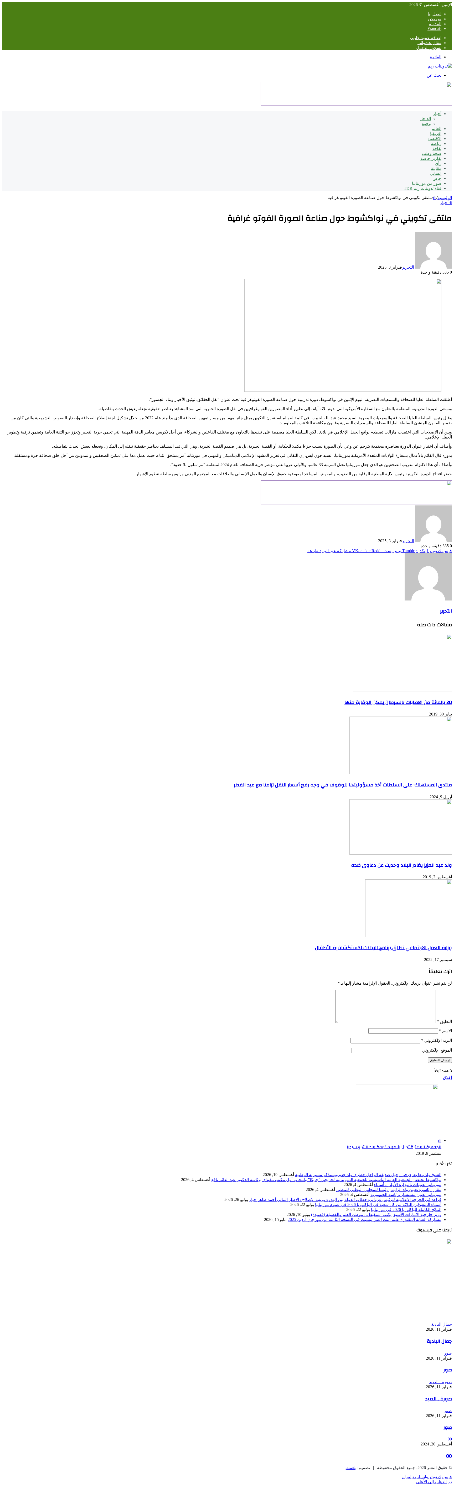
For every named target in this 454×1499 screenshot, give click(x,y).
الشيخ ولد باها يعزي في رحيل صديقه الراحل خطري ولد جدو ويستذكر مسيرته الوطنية (368, 1174)
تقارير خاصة (430, 158)
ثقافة (436, 148)
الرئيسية (444, 197)
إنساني (435, 173)
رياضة (436, 143)
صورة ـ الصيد (438, 1398)
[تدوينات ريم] (440, 66)
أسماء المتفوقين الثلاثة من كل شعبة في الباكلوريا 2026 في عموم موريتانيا (378, 1204)
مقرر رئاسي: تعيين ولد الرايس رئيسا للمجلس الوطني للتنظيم (388, 1189)
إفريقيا (435, 133)
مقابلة (436, 168)
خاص (436, 178)
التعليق (444, 1021)
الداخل (425, 118)
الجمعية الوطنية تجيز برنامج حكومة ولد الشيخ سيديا (394, 1147)
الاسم (445, 1030)
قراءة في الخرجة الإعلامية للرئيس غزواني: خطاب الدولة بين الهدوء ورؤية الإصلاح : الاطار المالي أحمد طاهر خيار (345, 1199)
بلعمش (350, 1467)
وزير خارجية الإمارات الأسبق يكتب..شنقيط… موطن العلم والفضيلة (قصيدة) (376, 1214)
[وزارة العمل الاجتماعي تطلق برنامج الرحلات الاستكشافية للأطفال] (408, 935)
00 (449, 1455)
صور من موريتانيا (426, 183)
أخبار (437, 113)
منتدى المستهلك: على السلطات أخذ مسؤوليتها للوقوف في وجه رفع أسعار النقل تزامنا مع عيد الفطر (343, 784)
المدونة (435, 24)
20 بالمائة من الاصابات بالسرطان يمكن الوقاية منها (398, 702)
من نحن (434, 19)
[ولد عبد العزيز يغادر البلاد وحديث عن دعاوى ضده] (400, 853)
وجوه (426, 123)
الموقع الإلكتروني (437, 1050)
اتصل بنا (434, 14)
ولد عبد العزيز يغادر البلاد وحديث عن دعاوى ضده (401, 865)
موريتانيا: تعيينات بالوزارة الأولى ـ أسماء (407, 1184)
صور (447, 1369)
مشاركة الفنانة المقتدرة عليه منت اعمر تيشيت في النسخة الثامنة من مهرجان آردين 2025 (364, 1219)
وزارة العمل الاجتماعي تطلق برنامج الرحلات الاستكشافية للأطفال (383, 947)
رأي (438, 163)
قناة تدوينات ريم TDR (422, 188)
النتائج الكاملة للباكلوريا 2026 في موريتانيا (406, 1209)
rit (434, 197)
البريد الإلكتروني (436, 1040)
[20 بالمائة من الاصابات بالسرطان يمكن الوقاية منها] (402, 690)
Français (434, 28)
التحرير (408, 267)
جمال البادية (439, 1341)
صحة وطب (431, 153)
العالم (436, 128)
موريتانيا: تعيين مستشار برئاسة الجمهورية (405, 1194)
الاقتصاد (434, 138)
